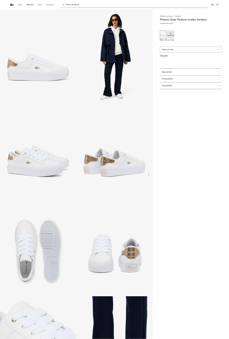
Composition (167, 79)
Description (167, 72)
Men (20, 5)
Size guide (164, 55)
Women (30, 5)
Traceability (167, 86)
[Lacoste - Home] (12, 4)
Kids (40, 5)
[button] (217, 5)
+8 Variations (170, 34)
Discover (50, 5)
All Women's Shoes (166, 16)
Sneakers (178, 16)
